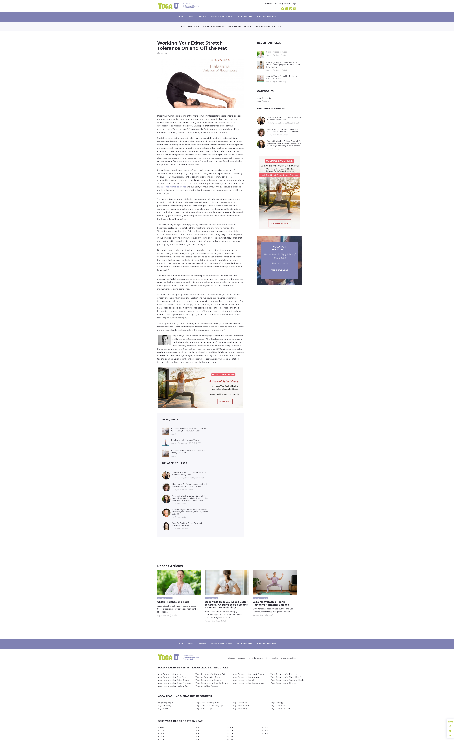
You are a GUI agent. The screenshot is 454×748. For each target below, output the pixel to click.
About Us (231, 658)
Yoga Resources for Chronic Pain (210, 674)
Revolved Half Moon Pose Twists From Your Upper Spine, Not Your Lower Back (189, 430)
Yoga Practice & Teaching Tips (209, 706)
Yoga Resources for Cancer (283, 683)
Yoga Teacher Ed (241, 706)
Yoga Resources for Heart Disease (248, 674)
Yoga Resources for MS (244, 680)
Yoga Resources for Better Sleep (173, 680)
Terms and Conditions (288, 658)
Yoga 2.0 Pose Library (221, 17)
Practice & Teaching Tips (268, 26)
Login (294, 4)
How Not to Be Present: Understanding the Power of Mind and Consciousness (190, 485)
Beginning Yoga (165, 703)
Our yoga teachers (266, 17)
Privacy (267, 658)
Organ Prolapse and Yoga (276, 52)
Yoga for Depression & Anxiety (209, 677)
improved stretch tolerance (173, 187)
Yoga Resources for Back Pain (172, 677)
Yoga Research (240, 703)
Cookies (275, 658)
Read (190, 17)
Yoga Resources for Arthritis (171, 674)
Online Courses (244, 17)
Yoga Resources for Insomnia (246, 677)
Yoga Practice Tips (264, 98)
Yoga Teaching (263, 101)
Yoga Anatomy (165, 706)
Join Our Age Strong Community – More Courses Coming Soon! (189, 473)
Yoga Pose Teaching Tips (207, 703)
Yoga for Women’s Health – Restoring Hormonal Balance (281, 77)
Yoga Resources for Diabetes (208, 680)
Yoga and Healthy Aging (240, 26)
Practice (201, 17)
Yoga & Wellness (278, 706)
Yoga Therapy (277, 703)
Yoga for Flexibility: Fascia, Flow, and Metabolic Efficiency (187, 524)
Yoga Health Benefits (213, 26)
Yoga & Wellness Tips (280, 708)
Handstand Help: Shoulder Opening (186, 440)
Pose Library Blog (190, 26)
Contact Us (269, 4)
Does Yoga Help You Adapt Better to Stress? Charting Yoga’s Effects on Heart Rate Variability (283, 64)
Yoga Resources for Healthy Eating (211, 683)
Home (180, 17)
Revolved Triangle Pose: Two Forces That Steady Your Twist (188, 452)
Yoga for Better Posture (206, 686)
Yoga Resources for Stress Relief (286, 677)
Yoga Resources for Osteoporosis (248, 683)
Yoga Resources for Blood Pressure (174, 683)
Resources (241, 658)
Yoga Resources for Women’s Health (288, 680)
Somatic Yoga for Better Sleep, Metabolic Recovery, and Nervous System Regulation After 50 (190, 512)
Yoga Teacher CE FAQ (255, 658)
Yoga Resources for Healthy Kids (173, 686)
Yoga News (163, 708)
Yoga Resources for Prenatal (284, 674)
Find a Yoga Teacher (282, 4)
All (175, 26)
